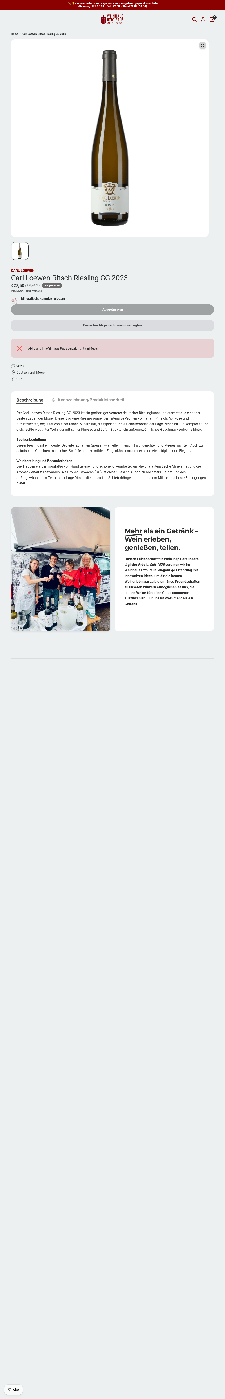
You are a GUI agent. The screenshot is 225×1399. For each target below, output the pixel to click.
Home (14, 34)
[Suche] (194, 19)
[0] (210, 19)
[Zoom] (202, 45)
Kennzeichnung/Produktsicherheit (91, 399)
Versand (37, 290)
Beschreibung (29, 400)
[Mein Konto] (203, 19)
